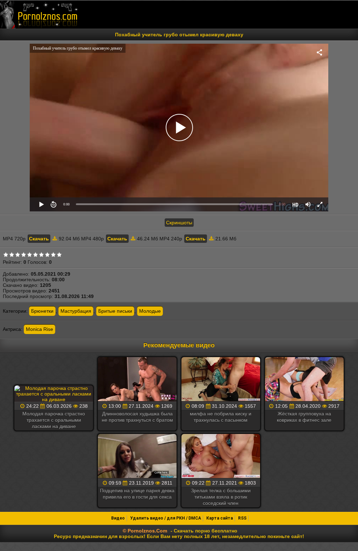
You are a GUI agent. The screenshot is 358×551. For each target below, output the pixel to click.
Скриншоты (179, 222)
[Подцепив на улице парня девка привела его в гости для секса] (137, 456)
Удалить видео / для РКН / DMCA (165, 518)
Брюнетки (42, 311)
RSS (242, 518)
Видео (118, 518)
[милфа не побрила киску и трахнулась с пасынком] (220, 379)
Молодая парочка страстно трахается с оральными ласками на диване (53, 420)
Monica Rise (39, 329)
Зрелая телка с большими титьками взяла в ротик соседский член (221, 497)
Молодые (150, 311)
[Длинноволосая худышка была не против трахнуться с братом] (137, 379)
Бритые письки (115, 311)
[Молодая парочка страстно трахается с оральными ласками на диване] (53, 393)
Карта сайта (219, 518)
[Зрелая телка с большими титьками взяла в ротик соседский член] (220, 456)
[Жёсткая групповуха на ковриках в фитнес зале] (304, 379)
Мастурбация (75, 311)
